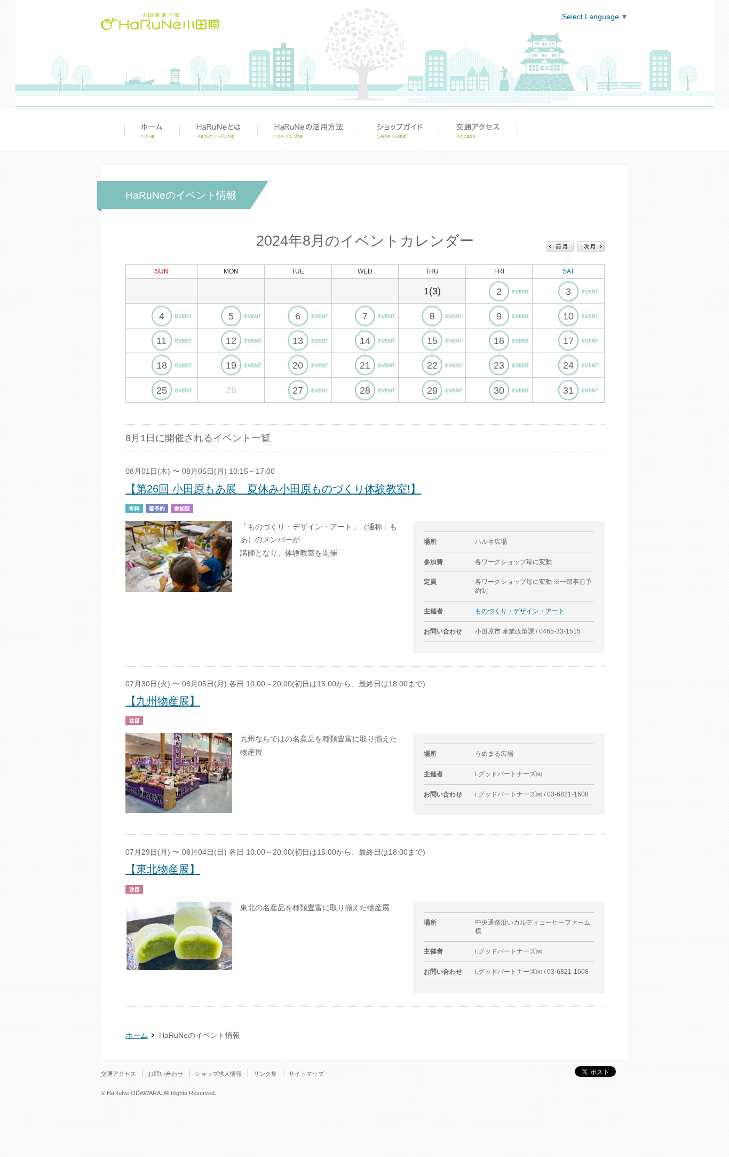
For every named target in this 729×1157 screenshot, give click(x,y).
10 (568, 316)
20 (297, 365)
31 (568, 390)
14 (365, 340)
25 (161, 390)
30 (499, 390)
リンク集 (265, 1073)
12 (231, 340)
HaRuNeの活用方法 (308, 129)
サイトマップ (306, 1073)
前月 (560, 246)
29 (432, 390)
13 (297, 340)
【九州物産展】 (162, 701)
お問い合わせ (165, 1073)
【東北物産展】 (162, 869)
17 (568, 340)
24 (568, 365)
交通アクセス (478, 129)
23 (499, 365)
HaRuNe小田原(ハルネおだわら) (160, 21)
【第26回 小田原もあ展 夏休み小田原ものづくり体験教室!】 (273, 489)
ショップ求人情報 (218, 1073)
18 (161, 365)
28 (365, 390)
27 (297, 390)
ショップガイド (399, 129)
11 (161, 340)
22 (432, 365)
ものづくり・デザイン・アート (520, 611)
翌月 (591, 246)
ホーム (151, 129)
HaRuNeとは (218, 129)
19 (231, 365)
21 (365, 365)
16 (499, 340)
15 (432, 340)
